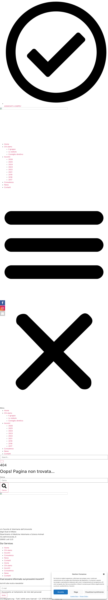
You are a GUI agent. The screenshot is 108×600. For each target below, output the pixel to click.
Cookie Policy (74, 596)
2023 (10, 167)
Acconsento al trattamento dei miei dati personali (21, 592)
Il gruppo (12, 149)
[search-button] (2, 461)
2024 (10, 164)
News (6, 185)
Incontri (7, 157)
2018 (10, 177)
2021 (10, 172)
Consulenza (9, 182)
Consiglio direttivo (15, 154)
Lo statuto (12, 152)
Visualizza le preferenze (94, 592)
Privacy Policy (84, 596)
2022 (10, 169)
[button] (104, 574)
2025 (10, 162)
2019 (10, 175)
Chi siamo (8, 147)
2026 (10, 159)
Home (6, 144)
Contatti (7, 187)
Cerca (2, 477)
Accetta (61, 592)
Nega (76, 592)
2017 (10, 180)
